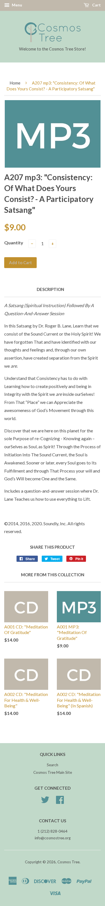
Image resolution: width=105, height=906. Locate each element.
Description (50, 289)
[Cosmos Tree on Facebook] (60, 801)
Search (52, 765)
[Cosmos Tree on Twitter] (45, 801)
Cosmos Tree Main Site (52, 772)
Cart (96, 5)
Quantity (13, 242)
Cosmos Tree (68, 862)
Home (15, 82)
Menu (16, 5)
